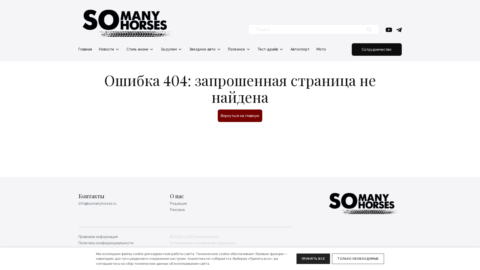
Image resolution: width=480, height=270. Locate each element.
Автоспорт (300, 49)
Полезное (237, 49)
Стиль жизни (137, 49)
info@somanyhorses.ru (97, 204)
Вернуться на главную (240, 116)
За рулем (169, 49)
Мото (321, 49)
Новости (107, 49)
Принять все (313, 258)
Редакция (178, 204)
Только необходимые (358, 258)
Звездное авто (202, 49)
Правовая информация (98, 237)
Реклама (177, 210)
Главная (85, 49)
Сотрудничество (377, 50)
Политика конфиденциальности (106, 243)
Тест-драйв (268, 49)
